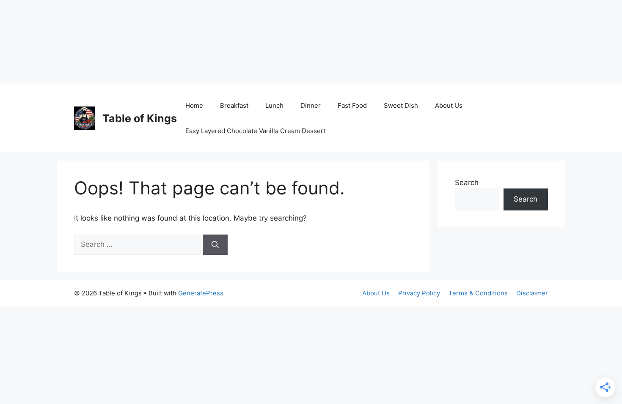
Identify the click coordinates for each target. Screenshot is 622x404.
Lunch (274, 105)
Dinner (310, 105)
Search (467, 182)
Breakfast (234, 105)
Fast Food (352, 105)
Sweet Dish (401, 105)
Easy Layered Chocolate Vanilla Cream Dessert (255, 131)
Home (194, 105)
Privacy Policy (419, 293)
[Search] (215, 245)
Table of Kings (139, 118)
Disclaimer (532, 293)
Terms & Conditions (478, 293)
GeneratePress (200, 293)
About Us (448, 105)
